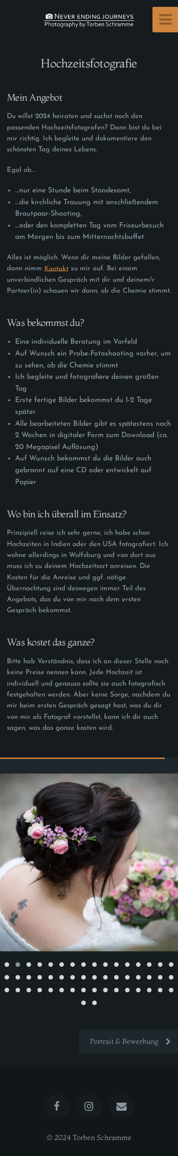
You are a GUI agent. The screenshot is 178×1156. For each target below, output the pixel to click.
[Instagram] (89, 1107)
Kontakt (56, 268)
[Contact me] (121, 1107)
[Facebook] (56, 1107)
